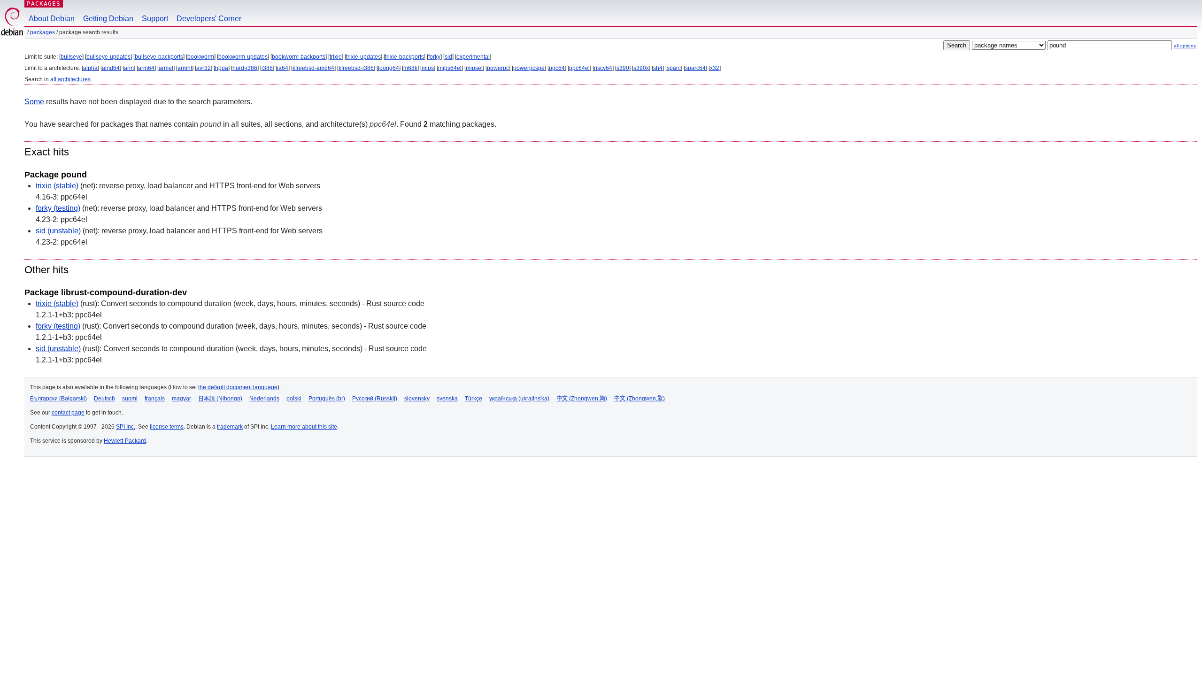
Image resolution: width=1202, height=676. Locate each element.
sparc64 (695, 68)
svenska (447, 398)
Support (155, 19)
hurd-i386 (244, 68)
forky (434, 57)
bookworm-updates (243, 57)
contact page (68, 412)
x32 (714, 68)
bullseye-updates (108, 57)
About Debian (52, 19)
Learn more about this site (304, 426)
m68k (410, 68)
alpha (90, 68)
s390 (622, 68)
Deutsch (104, 398)
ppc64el (579, 68)
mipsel (474, 68)
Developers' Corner (209, 19)
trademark (230, 426)
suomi (130, 398)
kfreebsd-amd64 (313, 68)
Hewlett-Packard (125, 441)
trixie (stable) (57, 186)
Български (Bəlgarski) (58, 398)
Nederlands (264, 398)
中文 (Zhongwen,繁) (639, 398)
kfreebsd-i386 (356, 68)
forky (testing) (58, 208)
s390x (641, 68)
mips (428, 68)
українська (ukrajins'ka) (519, 398)
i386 (267, 68)
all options (1185, 45)
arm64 (146, 68)
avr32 (203, 68)
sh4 (658, 68)
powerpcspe (529, 68)
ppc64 (557, 68)
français (155, 398)
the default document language (237, 387)
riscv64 (603, 68)
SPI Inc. (125, 426)
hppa (221, 68)
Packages (44, 3)
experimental (473, 57)
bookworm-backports (298, 57)
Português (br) (326, 398)
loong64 (388, 68)
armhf (184, 68)
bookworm (200, 57)
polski (293, 398)
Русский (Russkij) (374, 398)
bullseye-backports (159, 57)
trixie (336, 57)
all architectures (70, 79)
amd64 (111, 68)
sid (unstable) (58, 231)
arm (129, 68)
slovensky (417, 398)
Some (34, 102)
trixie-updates (363, 57)
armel (166, 68)
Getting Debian (108, 19)
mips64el (450, 68)
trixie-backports (404, 57)
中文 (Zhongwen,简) (581, 398)
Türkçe (473, 398)
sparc (674, 68)
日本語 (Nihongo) (220, 398)
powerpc (498, 68)
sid (448, 57)
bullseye (71, 57)
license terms (167, 426)
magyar (181, 398)
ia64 (282, 68)
